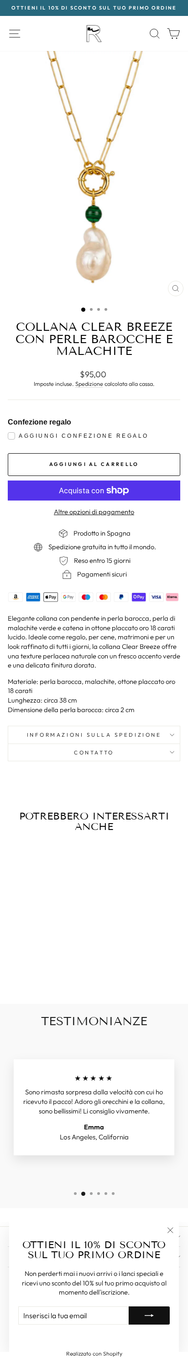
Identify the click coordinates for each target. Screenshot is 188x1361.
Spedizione (89, 383)
